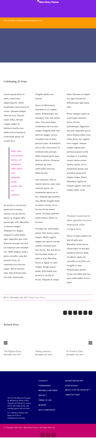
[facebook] (42, 435)
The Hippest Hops (12, 351)
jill (8, 297)
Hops (37, 297)
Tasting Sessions (43, 351)
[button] (78, 399)
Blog (32, 297)
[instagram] (48, 435)
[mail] (54, 435)
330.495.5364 (9, 20)
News (42, 297)
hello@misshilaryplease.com (29, 20)
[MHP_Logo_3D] (48, 30)
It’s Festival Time (74, 351)
